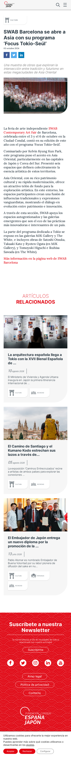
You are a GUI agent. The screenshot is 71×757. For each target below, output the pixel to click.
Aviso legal (35, 676)
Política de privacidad (35, 684)
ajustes (30, 744)
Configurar (45, 751)
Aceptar (10, 751)
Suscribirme (35, 649)
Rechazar (27, 751)
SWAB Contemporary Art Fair (30, 130)
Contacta (35, 693)
